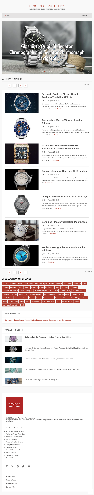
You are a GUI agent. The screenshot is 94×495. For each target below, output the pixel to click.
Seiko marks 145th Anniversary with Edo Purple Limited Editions (48, 337)
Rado (5, 301)
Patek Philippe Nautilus (13, 450)
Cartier (27, 287)
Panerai (51, 298)
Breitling (13, 287)
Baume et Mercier (55, 283)
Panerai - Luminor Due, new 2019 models (64, 171)
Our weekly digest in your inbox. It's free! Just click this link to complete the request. (38, 320)
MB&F (67, 294)
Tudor (58, 301)
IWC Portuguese (11, 439)
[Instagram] (7, 466)
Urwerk (76, 301)
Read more (61, 109)
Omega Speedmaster (13, 444)
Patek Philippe (76, 298)
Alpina (20, 283)
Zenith (22, 305)
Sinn (43, 301)
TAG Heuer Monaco (12, 455)
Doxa (57, 287)
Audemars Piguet (41, 283)
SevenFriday (35, 301)
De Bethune (49, 287)
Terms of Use (11, 480)
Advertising (10, 476)
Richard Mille (13, 301)
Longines (60, 294)
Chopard (34, 287)
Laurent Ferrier (49, 294)
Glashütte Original (40, 291)
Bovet (84, 283)
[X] (12, 466)
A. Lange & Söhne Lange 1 (15, 431)
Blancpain (77, 283)
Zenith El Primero (11, 458)
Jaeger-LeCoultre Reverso (14, 442)
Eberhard (64, 287)
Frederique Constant (10, 291)
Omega (38, 298)
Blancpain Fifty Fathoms (14, 437)
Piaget (85, 298)
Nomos (31, 298)
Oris (44, 298)
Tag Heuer (51, 301)
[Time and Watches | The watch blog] (47, 8)
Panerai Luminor (11, 447)
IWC (26, 294)
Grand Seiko (53, 291)
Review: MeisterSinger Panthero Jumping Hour (42, 380)
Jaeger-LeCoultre (36, 294)
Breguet (6, 287)
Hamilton (6, 294)
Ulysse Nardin (67, 301)
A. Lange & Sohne (9, 283)
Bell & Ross (68, 283)
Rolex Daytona (11, 452)
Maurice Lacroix (77, 294)
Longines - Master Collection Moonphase (64, 222)
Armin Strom (28, 283)
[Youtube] (29, 466)
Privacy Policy (11, 483)
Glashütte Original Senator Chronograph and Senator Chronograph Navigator (46, 52)
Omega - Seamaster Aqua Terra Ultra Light (65, 196)
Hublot (21, 294)
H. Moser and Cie (79, 291)
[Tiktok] (23, 466)
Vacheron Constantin (10, 305)
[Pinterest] (18, 466)
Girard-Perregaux (26, 291)
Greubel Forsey (65, 291)
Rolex (22, 301)
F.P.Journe (73, 287)
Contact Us (10, 487)
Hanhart (14, 294)
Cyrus (41, 287)
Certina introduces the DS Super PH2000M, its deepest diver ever (49, 359)
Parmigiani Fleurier (62, 298)
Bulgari (20, 287)
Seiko (27, 301)
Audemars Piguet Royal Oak (15, 434)
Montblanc (24, 298)
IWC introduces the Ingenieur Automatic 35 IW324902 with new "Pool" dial (52, 369)
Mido (16, 298)
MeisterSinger (8, 298)
